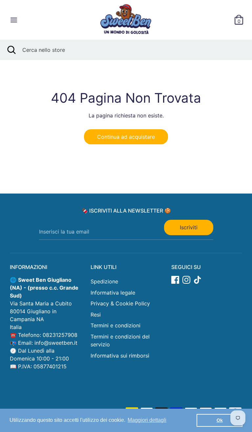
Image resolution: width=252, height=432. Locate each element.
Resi (96, 314)
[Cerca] (11, 50)
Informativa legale (113, 292)
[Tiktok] (197, 280)
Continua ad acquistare (126, 137)
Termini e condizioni (115, 325)
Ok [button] (220, 420)
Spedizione (104, 281)
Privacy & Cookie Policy (120, 303)
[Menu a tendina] (14, 20)
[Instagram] (186, 280)
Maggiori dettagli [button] (147, 420)
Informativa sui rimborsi (120, 355)
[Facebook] (175, 280)
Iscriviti (189, 227)
